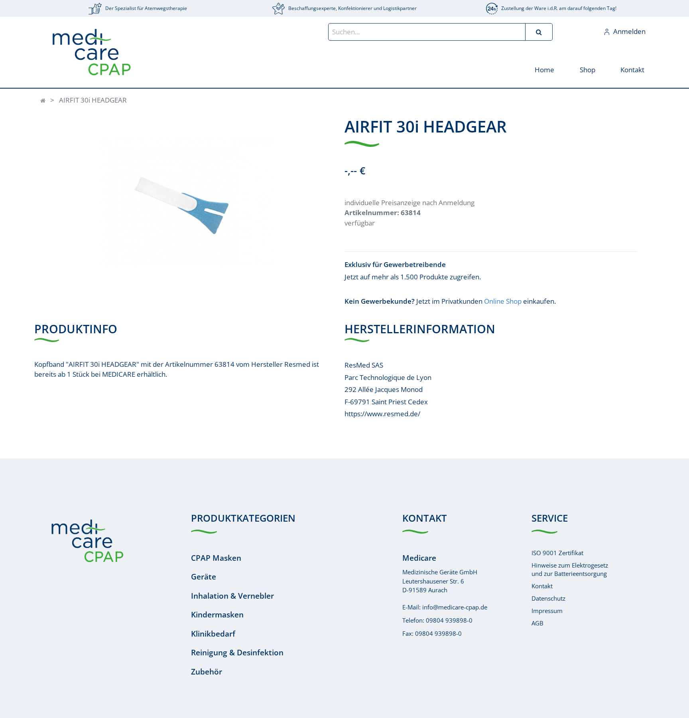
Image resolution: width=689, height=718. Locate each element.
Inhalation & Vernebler (232, 596)
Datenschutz (548, 598)
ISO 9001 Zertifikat (557, 553)
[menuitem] (544, 69)
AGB (537, 623)
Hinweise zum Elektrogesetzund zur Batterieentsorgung (570, 569)
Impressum (547, 611)
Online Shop (503, 301)
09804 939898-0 (449, 620)
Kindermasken (217, 614)
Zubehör (206, 672)
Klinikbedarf (213, 634)
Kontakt (542, 586)
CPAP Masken (216, 558)
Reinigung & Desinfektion (237, 652)
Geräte (203, 577)
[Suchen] (538, 32)
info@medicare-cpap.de (454, 607)
